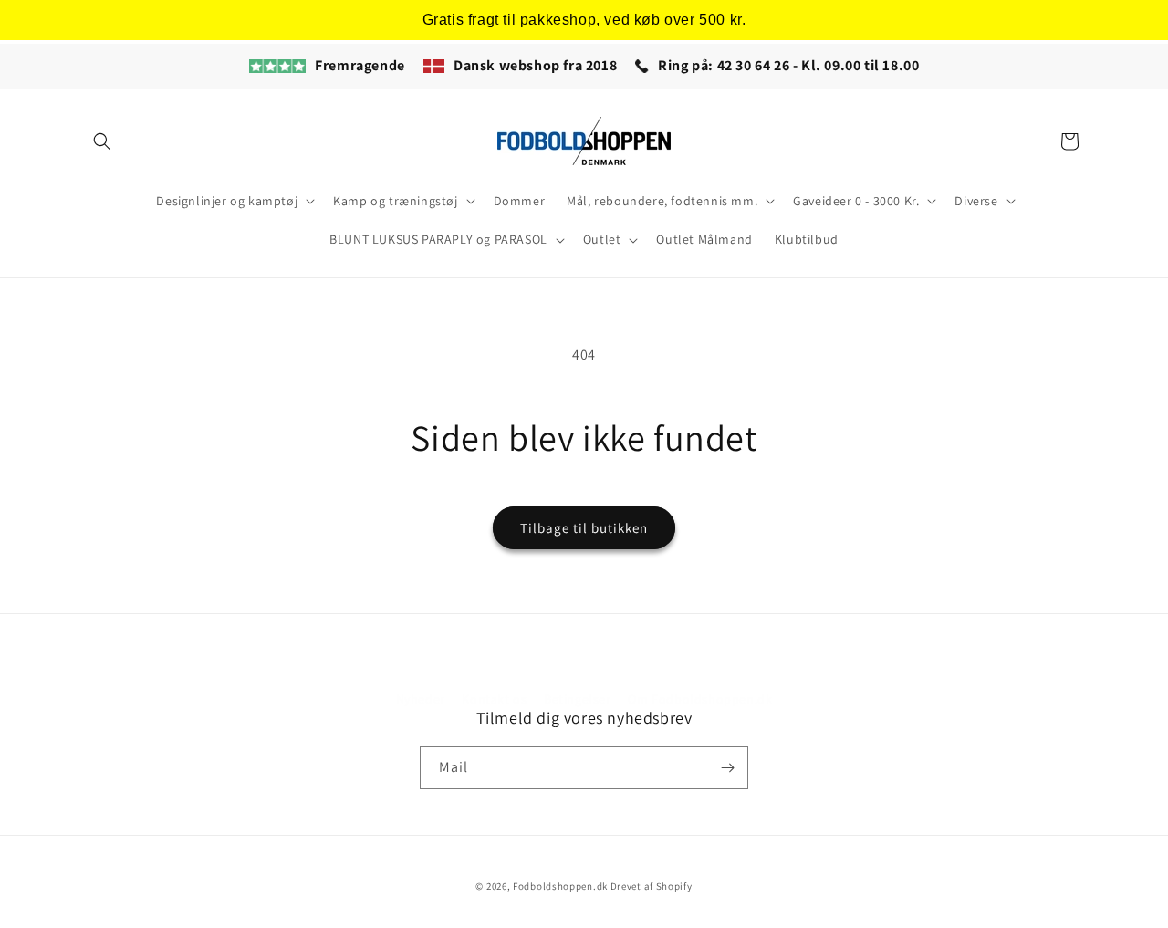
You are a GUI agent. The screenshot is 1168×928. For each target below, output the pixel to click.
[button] (102, 141)
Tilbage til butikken (584, 528)
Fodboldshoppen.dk (560, 886)
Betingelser (577, 699)
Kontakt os (494, 699)
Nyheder (420, 699)
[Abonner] (727, 767)
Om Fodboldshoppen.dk (700, 699)
